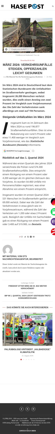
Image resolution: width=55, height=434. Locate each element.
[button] (5, 336)
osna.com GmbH (22, 418)
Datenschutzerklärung (45, 418)
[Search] (53, 6)
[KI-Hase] (6, 49)
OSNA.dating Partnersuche (11, 423)
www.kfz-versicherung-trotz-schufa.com (27, 425)
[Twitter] (27, 409)
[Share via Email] (34, 237)
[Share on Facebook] (25, 237)
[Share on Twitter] (28, 237)
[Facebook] (22, 409)
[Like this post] (22, 237)
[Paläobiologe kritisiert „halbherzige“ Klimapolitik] (27, 329)
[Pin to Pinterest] (31, 237)
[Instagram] (33, 409)
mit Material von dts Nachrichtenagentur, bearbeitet (24, 77)
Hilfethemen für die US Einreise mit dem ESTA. (36, 423)
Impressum (33, 418)
